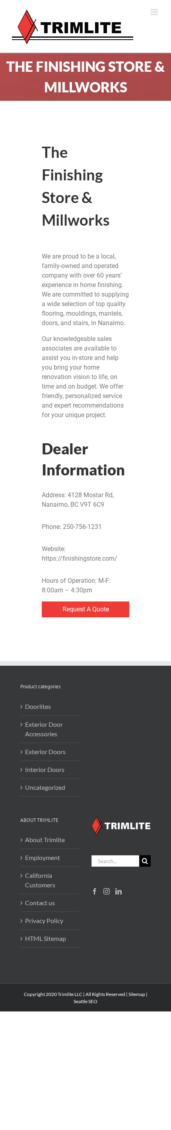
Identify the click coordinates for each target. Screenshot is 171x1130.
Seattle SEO (85, 1001)
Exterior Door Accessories (44, 728)
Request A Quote (85, 609)
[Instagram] (106, 891)
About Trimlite (45, 839)
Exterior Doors (45, 751)
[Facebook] (94, 891)
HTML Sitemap (45, 938)
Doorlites (38, 706)
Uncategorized (45, 787)
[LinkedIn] (118, 891)
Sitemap (136, 994)
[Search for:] (115, 860)
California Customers (40, 880)
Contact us (40, 902)
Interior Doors (44, 769)
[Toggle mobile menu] (155, 12)
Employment (42, 857)
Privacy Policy (44, 920)
